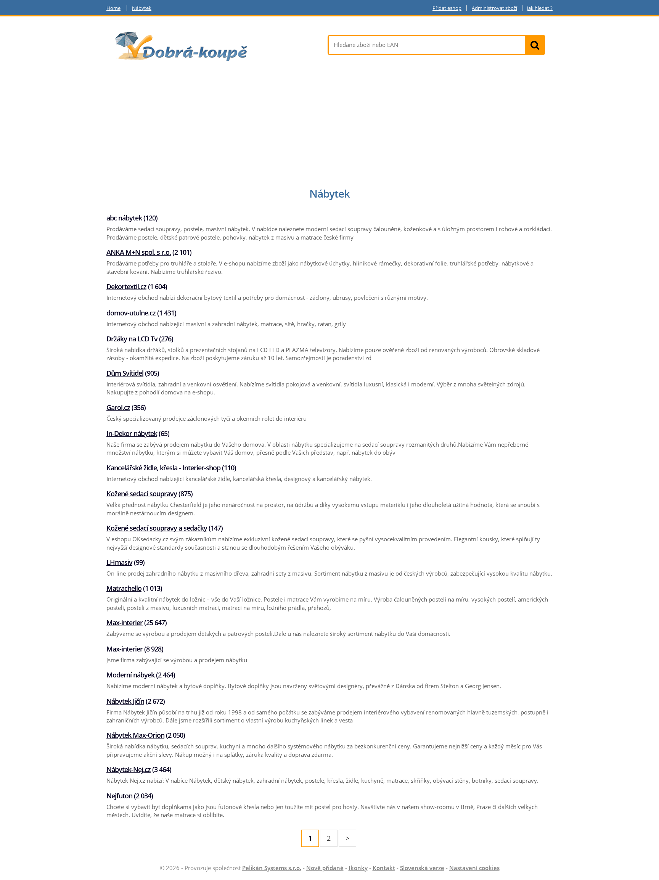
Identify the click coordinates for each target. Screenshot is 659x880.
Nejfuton (119, 795)
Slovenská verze (422, 868)
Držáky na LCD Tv (132, 338)
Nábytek (141, 8)
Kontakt (384, 868)
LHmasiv (119, 562)
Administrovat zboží (494, 8)
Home (113, 8)
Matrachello (123, 588)
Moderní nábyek (130, 674)
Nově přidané (325, 868)
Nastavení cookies (474, 868)
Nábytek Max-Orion (135, 735)
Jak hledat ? (540, 8)
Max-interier (124, 622)
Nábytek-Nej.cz (128, 769)
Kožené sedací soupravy (141, 493)
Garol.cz (118, 407)
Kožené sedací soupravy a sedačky (156, 528)
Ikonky (358, 868)
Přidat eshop (446, 8)
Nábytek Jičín (125, 701)
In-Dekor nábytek (131, 433)
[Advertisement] (329, 126)
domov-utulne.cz (131, 312)
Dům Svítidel (124, 373)
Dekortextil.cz (126, 286)
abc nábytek (124, 217)
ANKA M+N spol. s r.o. (138, 252)
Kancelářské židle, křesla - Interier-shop (163, 467)
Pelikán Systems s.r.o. (271, 868)
